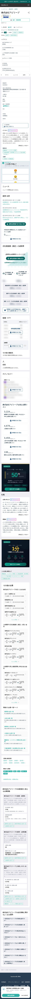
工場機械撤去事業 (6, 578)
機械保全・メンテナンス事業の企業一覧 (14, 903)
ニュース (15, 75)
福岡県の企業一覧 (9, 823)
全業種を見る (15, 779)
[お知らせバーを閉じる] (29, 2)
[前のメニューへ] (1, 75)
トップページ (4, 9)
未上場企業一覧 (8, 901)
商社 (15, 771)
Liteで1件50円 (24, 995)
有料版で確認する (9, 126)
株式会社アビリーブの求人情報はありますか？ (15, 956)
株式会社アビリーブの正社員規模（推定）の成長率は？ (14, 962)
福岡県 (16, 9)
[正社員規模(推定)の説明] (12, 47)
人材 (5, 32)
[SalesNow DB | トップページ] (4, 5)
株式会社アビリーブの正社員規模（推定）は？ (14, 925)
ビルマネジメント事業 (18, 576)
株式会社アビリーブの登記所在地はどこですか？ (15, 931)
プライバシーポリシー (14, 982)
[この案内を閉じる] (28, 988)
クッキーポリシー (7, 985)
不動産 (5, 773)
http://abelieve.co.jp (12, 29)
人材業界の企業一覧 (9, 826)
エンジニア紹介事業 (6, 576)
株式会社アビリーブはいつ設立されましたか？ (15, 937)
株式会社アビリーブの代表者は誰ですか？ (14, 919)
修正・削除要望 (17, 20)
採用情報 (23, 985)
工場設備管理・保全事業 (22, 573)
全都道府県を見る (7, 779)
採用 (24, 75)
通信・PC (24, 771)
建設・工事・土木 (8, 771)
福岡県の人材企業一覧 (21, 898)
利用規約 (3, 982)
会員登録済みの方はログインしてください (15, 262)
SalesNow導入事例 (15, 976)
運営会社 (16, 985)
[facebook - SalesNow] (27, 985)
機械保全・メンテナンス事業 (8, 573)
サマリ (7, 75)
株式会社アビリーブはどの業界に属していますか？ (15, 944)
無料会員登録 (10, 995)
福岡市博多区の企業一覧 (20, 823)
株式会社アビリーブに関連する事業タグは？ (15, 950)
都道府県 (11, 9)
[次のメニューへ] (30, 75)
